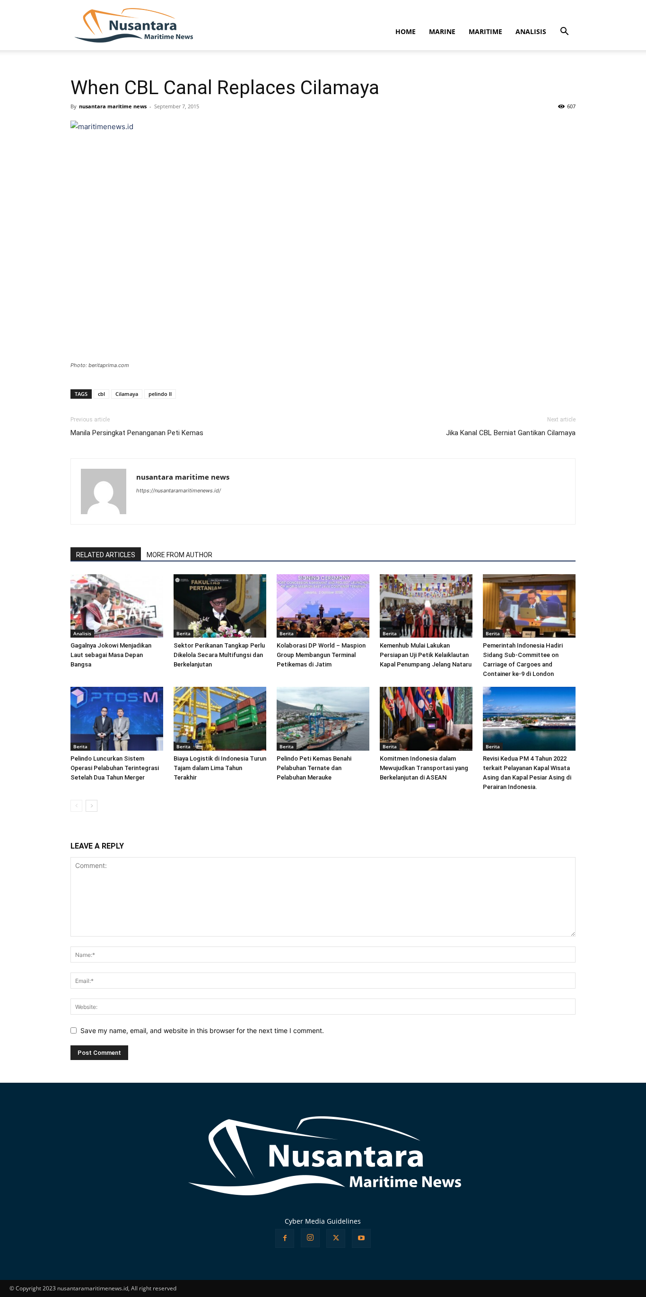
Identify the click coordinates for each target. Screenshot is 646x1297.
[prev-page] (76, 806)
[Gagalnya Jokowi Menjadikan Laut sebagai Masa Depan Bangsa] (116, 606)
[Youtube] (361, 1238)
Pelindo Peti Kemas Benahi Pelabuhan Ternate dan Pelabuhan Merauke (314, 768)
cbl (101, 393)
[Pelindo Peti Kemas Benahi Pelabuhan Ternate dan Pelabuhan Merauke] (323, 719)
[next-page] (91, 806)
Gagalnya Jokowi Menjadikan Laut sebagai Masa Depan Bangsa (110, 655)
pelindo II (160, 393)
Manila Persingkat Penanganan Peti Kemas (136, 433)
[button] (564, 32)
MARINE (442, 31)
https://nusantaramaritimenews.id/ (178, 490)
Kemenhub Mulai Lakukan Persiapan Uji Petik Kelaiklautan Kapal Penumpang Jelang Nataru (425, 655)
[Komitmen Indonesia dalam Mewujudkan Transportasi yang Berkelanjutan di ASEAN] (426, 719)
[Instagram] (310, 1237)
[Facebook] (284, 1238)
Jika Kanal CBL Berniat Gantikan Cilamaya (511, 433)
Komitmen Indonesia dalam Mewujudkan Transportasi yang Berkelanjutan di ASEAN (424, 768)
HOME (405, 31)
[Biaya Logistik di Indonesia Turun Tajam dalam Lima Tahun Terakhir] (220, 719)
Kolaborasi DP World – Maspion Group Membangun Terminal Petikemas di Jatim (321, 655)
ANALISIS (530, 31)
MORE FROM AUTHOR (179, 555)
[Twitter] (335, 1238)
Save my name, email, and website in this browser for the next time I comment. (202, 1030)
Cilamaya (126, 393)
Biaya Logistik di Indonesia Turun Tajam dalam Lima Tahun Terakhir (220, 768)
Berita (183, 633)
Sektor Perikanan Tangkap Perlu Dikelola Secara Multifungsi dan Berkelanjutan (219, 655)
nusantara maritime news (113, 106)
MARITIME (485, 31)
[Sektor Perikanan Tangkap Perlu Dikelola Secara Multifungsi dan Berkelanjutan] (220, 606)
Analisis (82, 633)
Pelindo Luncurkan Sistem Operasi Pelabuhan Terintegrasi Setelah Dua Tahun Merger (114, 768)
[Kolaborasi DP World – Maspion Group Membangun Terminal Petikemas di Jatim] (323, 606)
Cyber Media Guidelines (323, 1221)
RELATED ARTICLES (105, 555)
